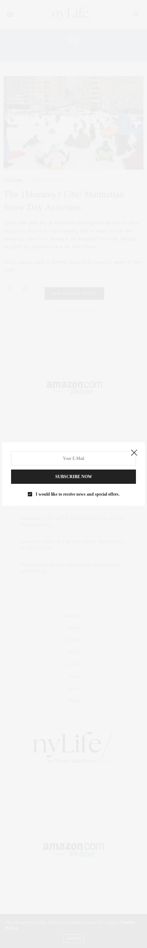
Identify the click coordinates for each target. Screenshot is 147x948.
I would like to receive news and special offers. (78, 494)
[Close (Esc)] (134, 453)
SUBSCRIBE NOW (73, 476)
